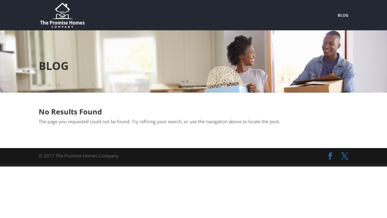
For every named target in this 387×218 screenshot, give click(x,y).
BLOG (343, 15)
